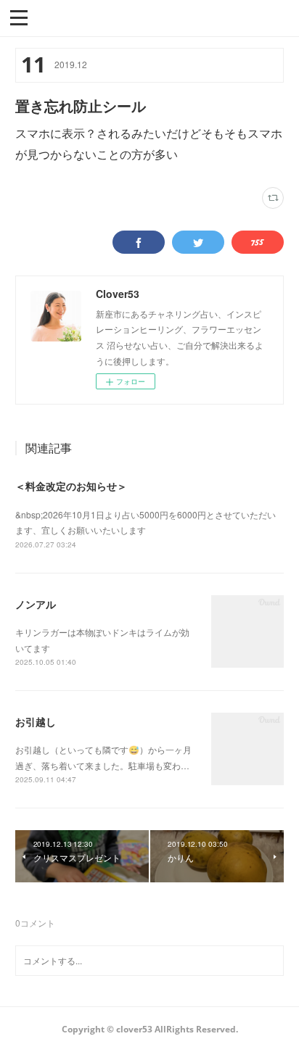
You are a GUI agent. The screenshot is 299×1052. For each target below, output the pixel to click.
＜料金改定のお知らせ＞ (71, 486)
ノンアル (35, 604)
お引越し (35, 721)
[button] (19, 16)
